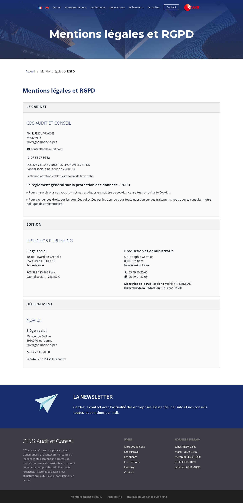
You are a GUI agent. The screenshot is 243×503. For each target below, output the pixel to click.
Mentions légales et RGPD (86, 496)
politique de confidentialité (44, 204)
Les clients (130, 457)
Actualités (154, 7)
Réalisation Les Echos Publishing (147, 496)
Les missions (117, 7)
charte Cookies (160, 192)
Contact (129, 472)
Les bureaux (98, 7)
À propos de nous (76, 7)
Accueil (57, 7)
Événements (136, 7)
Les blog (129, 467)
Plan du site (114, 496)
